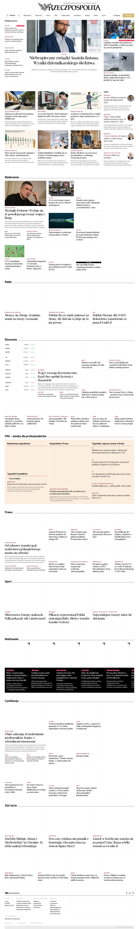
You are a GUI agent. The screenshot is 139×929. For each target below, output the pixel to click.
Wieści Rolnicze (55, 911)
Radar (96, 15)
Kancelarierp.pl (55, 909)
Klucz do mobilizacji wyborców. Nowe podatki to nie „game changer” (92, 675)
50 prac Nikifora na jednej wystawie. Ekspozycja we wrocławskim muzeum (114, 877)
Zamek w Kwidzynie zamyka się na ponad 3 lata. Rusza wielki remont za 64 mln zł (113, 842)
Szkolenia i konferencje (12, 919)
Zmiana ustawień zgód (23, 903)
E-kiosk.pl (53, 901)
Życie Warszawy (55, 913)
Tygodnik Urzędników (17, 474)
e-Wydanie (116, 15)
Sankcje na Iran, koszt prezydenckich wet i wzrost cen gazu (40, 675)
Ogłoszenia (37, 903)
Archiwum (37, 907)
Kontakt (7, 903)
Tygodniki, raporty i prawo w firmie (108, 443)
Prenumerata (38, 905)
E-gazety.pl (53, 903)
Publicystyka (66, 15)
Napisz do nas (9, 905)
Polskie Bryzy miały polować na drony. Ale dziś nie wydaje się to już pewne (69, 318)
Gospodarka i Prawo (59, 443)
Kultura (87, 15)
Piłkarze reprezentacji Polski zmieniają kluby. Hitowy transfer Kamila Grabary (69, 618)
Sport (104, 15)
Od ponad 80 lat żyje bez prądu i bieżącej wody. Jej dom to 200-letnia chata (53, 877)
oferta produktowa (36, 923)
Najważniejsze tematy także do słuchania (112, 616)
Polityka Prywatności (23, 901)
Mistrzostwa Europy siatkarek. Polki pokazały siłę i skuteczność (25, 616)
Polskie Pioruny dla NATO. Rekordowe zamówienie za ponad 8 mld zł (109, 318)
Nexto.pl (52, 905)
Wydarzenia (27, 15)
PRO (56, 15)
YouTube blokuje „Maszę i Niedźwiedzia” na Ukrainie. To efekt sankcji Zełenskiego (24, 842)
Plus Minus (77, 15)
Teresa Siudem (20, 480)
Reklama (36, 901)
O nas (6, 901)
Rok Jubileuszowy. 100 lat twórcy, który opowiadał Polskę (19, 876)
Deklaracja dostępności (23, 909)
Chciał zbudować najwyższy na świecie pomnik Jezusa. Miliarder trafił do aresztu (85, 877)
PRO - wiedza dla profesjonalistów (25, 436)
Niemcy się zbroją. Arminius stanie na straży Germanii (22, 317)
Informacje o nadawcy (23, 907)
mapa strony (9, 923)
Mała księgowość (55, 907)
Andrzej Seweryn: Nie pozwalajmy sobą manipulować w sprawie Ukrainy (66, 677)
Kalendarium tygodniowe (18, 443)
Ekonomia (38, 15)
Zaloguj (128, 15)
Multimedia (11, 639)
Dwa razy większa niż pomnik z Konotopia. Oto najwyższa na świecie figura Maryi (68, 842)
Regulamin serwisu (22, 905)
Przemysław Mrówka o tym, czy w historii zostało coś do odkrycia (117, 675)
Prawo (48, 15)
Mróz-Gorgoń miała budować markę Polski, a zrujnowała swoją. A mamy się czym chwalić (17, 677)
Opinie (106, 92)
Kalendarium (21, 923)
